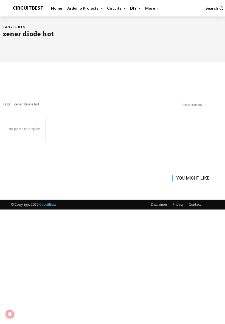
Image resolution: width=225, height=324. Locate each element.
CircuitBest (47, 204)
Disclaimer (159, 204)
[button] (215, 8)
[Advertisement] (112, 81)
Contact (195, 204)
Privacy (178, 204)
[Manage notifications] (9, 314)
